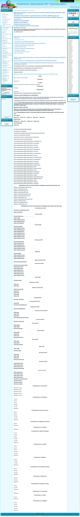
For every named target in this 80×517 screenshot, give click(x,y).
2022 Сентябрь (71, 60)
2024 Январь (70, 70)
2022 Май (70, 58)
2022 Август (70, 59)
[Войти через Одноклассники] (73, 15)
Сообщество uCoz (73, 99)
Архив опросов (7, 93)
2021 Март (70, 52)
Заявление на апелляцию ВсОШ (21, 20)
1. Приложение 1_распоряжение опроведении (24, 41)
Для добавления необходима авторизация (6, 117)
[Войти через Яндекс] (75, 13)
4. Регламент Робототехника (20, 46)
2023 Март (70, 64)
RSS (78, 7)
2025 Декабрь (71, 87)
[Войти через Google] (77, 13)
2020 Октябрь (71, 47)
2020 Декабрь (71, 49)
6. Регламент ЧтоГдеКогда (19, 50)
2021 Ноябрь (70, 56)
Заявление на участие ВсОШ (20, 22)
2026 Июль (70, 92)
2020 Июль (70, 45)
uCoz (40, 514)
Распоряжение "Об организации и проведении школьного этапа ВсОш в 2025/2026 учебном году (36, 15)
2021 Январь (70, 50)
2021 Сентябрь (71, 55)
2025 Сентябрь (71, 84)
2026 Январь (70, 88)
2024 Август (70, 75)
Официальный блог (73, 98)
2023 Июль (70, 67)
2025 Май (70, 81)
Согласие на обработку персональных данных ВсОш (26, 25)
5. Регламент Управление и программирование (24, 48)
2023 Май (70, 66)
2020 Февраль (71, 40)
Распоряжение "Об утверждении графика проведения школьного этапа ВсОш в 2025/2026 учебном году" (38, 17)
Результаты (3, 93)
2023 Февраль (71, 63)
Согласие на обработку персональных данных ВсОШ (22, 51)
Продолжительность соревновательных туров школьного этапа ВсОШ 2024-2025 (35, 60)
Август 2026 (71, 27)
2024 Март (70, 72)
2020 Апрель (70, 42)
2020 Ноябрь (70, 48)
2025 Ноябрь (70, 86)
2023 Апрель (70, 65)
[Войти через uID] (69, 13)
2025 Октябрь (71, 85)
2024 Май (70, 74)
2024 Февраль (71, 71)
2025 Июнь (70, 82)
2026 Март (70, 89)
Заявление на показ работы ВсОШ (22, 24)
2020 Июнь (70, 44)
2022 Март (70, 57)
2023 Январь (70, 62)
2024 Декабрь (71, 78)
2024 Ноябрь (70, 77)
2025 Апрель (70, 80)
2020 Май (70, 43)
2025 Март (70, 79)
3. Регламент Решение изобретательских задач (24, 45)
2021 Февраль (71, 51)
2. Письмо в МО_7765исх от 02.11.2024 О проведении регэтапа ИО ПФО (29, 43)
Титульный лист (17, 19)
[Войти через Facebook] (73, 13)
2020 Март (70, 41)
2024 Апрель (70, 73)
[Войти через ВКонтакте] (71, 13)
